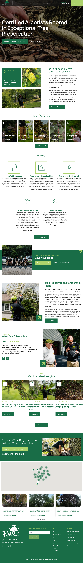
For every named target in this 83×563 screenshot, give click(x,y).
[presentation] (3, 357)
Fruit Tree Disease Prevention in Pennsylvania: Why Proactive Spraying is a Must (47, 406)
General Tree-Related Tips (8, 402)
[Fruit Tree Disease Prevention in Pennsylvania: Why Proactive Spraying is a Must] (48, 390)
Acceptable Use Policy (51, 559)
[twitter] (5, 546)
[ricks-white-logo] (10, 526)
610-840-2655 (65, 4)
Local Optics (44, 519)
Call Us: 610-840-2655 (11, 540)
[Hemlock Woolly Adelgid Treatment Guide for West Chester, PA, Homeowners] (21, 390)
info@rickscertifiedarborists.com (14, 542)
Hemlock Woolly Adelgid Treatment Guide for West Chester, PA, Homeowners (20, 405)
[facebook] (3, 546)
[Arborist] (31, 68)
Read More (7, 414)
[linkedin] (11, 546)
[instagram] (8, 546)
